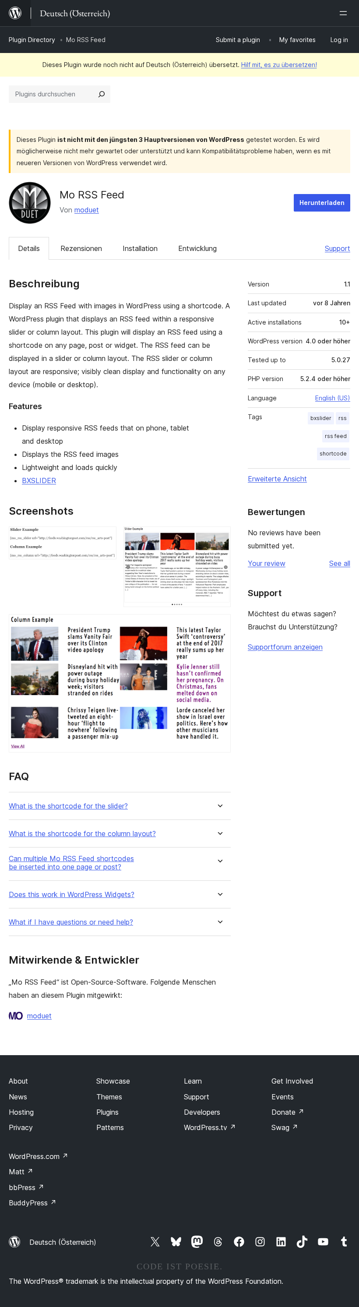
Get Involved (292, 1081)
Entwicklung (197, 248)
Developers (202, 1112)
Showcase (113, 1081)
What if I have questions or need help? (71, 922)
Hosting (21, 1112)
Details (29, 248)
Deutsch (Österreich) (62, 1242)
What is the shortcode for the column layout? (82, 834)
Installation (140, 248)
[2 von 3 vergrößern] (219, 538)
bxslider (320, 418)
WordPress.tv (210, 1127)
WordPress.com (38, 1156)
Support (337, 248)
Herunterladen (322, 202)
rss (342, 418)
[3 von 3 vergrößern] (219, 626)
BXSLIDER (39, 480)
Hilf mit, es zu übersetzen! (279, 64)
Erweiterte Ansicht (277, 478)
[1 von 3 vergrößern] (104, 538)
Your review (266, 563)
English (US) (332, 398)
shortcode (333, 453)
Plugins (107, 1112)
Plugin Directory (32, 39)
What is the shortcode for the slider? (68, 806)
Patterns (110, 1127)
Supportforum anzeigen (285, 647)
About (18, 1081)
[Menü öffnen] (345, 13)
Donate (287, 1112)
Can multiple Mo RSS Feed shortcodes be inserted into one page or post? (71, 863)
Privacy (21, 1127)
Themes (109, 1096)
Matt (21, 1171)
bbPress (26, 1187)
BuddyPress (32, 1202)
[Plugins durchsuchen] (101, 94)
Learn (193, 1081)
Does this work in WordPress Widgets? (71, 894)
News (18, 1096)
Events (282, 1096)
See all (339, 563)
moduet (86, 209)
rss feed (336, 436)
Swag (284, 1127)
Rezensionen (81, 248)
